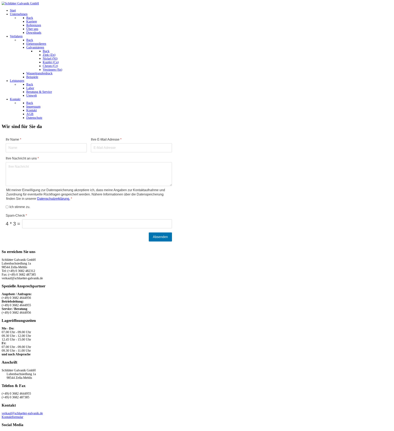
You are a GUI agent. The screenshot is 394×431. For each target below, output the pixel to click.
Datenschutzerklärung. (53, 198)
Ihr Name (13, 139)
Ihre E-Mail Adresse (106, 139)
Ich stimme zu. (19, 206)
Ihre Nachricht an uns (22, 158)
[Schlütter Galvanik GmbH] (20, 3)
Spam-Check (16, 215)
